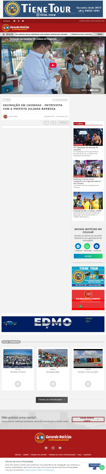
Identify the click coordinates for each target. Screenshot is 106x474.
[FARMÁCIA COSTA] (88, 300)
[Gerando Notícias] (16, 28)
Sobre (26, 455)
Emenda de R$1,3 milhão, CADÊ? (78, 34)
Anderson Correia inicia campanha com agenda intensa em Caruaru (32, 34)
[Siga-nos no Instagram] (53, 448)
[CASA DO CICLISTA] (88, 104)
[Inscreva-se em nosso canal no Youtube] (60, 448)
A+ (53, 123)
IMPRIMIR (64, 123)
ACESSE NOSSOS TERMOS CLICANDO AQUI (39, 470)
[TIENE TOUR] (53, 9)
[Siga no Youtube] (23, 21)
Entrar (7, 21)
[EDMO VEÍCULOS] (53, 324)
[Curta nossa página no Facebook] (46, 448)
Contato (87, 455)
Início (18, 455)
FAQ (79, 455)
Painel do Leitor (38, 455)
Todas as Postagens (51, 400)
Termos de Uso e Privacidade (62, 455)
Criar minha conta (87, 419)
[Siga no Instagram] (18, 21)
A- (46, 123)
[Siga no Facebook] (14, 21)
